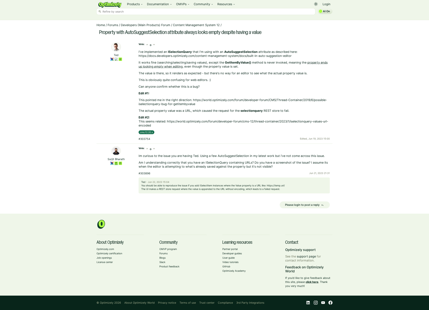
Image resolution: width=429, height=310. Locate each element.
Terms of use (187, 302)
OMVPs (183, 4)
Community (203, 4)
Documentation (159, 4)
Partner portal (230, 249)
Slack (162, 262)
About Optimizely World (139, 302)
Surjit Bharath (116, 159)
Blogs (162, 257)
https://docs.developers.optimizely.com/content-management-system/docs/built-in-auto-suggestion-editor (215, 56)
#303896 (144, 173)
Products (135, 4)
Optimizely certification (109, 253)
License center (105, 262)
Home (101, 25)
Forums (113, 25)
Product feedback (169, 266)
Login (326, 4)
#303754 (144, 139)
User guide (228, 257)
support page (306, 256)
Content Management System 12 (196, 25)
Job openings (104, 257)
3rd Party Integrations (250, 302)
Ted (116, 55)
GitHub (226, 266)
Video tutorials (230, 262)
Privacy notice (167, 302)
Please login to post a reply (304, 205)
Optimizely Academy (234, 270)
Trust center (206, 302)
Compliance (225, 302)
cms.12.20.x (146, 132)
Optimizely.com (105, 249)
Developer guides (232, 253)
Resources (226, 4)
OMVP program (168, 249)
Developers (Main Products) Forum (145, 25)
